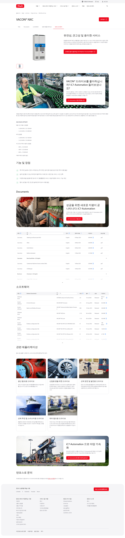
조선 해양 (18, 517)
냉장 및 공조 (19, 522)
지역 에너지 (19, 508)
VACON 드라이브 (42, 13)
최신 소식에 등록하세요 (101, 489)
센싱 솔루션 (66, 508)
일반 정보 (36, 531)
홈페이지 (18, 13)
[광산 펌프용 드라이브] (31, 368)
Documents (26, 27)
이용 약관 (30, 531)
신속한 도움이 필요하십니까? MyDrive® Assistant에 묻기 (79, 51)
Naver (38, 491)
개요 (19, 27)
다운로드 (42, 503)
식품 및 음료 (19, 512)
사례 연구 (42, 506)
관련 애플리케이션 (47, 27)
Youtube (33, 491)
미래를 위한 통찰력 (92, 506)
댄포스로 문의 (58, 27)
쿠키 (42, 531)
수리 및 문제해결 (44, 508)
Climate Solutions (67, 501)
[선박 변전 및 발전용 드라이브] (94, 368)
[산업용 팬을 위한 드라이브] (62, 368)
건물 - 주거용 (19, 506)
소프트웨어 (36, 27)
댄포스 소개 (90, 499)
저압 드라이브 (34, 13)
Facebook (27, 491)
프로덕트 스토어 (67, 512)
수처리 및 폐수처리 (21, 524)
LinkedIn (18, 491)
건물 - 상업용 (19, 503)
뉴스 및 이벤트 (90, 503)
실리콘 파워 (66, 510)
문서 (41, 501)
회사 (88, 501)
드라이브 (27, 13)
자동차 (18, 501)
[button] (97, 1)
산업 (17, 515)
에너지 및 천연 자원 (21, 510)
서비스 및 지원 (44, 499)
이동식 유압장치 (20, 519)
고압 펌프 (65, 506)
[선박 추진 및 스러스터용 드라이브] (31, 405)
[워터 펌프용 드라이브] (62, 405)
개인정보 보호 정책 (21, 531)
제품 (23, 13)
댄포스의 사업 (67, 499)
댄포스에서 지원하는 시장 (23, 499)
